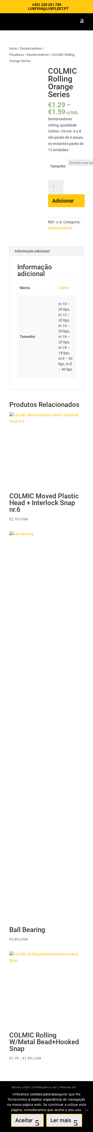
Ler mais (60, 1120)
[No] (86, 1110)
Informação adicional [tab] (32, 251)
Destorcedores (38, 55)
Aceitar (24, 1120)
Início (13, 48)
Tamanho (58, 166)
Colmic (63, 288)
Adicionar (63, 201)
